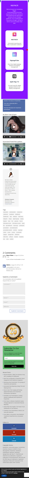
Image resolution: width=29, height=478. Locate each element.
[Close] (27, 50)
